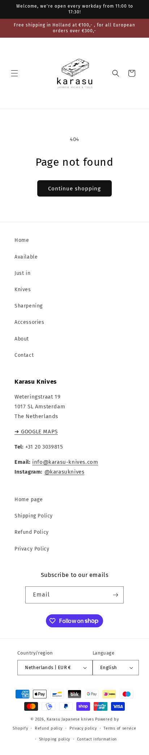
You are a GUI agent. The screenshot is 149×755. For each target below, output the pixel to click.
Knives (22, 289)
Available (26, 257)
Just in (22, 273)
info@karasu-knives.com (65, 462)
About (21, 339)
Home (21, 240)
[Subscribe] (115, 594)
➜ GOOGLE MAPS (36, 431)
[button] (14, 73)
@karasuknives (64, 472)
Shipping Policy (33, 516)
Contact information (97, 739)
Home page (28, 499)
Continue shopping (74, 188)
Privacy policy (83, 728)
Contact (24, 355)
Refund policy (49, 728)
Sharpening (28, 306)
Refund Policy (31, 532)
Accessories (29, 322)
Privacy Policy (31, 549)
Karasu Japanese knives (71, 719)
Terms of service (119, 728)
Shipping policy (55, 739)
